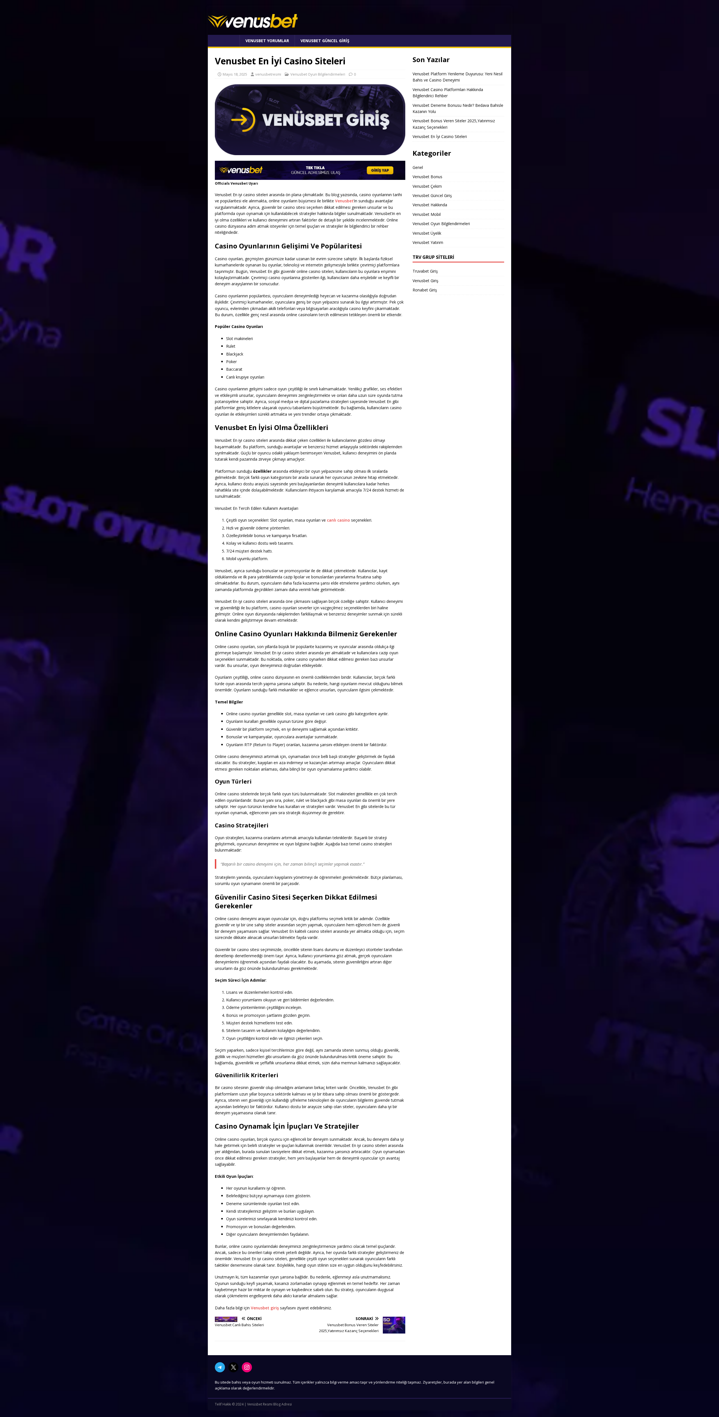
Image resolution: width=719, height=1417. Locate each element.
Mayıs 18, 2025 (235, 74)
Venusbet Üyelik (427, 233)
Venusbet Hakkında (430, 204)
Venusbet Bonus (427, 176)
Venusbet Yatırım (428, 242)
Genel (418, 167)
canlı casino (338, 520)
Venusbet (223, 40)
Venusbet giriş (265, 1307)
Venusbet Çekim (427, 186)
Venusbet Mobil (427, 214)
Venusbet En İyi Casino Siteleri (440, 136)
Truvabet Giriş (425, 271)
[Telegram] (220, 1367)
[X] (233, 1367)
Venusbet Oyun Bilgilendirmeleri (317, 74)
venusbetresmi (268, 74)
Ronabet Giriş (425, 290)
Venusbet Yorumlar (267, 40)
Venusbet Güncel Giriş (325, 40)
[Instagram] (247, 1367)
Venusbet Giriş (425, 280)
